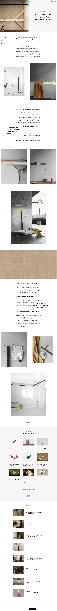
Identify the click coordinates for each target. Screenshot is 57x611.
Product (44, 11)
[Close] (55, 609)
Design (41, 11)
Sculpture (28, 510)
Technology (28, 496)
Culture (29, 579)
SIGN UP (32, 609)
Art (26, 510)
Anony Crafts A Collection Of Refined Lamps (28, 465)
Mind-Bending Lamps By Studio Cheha (14, 480)
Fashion (28, 491)
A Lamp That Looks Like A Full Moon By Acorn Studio (28, 481)
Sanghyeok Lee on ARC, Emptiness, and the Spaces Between (34, 570)
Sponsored (28, 545)
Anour (2, 37)
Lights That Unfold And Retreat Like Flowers (42, 465)
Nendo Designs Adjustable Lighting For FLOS (14, 449)
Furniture (28, 493)
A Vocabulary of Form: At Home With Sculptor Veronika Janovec (34, 536)
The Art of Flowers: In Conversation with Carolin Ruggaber (34, 513)
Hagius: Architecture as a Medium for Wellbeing (33, 582)
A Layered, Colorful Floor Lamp (28, 449)
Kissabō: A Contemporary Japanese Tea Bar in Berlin (34, 524)
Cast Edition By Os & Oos (42, 448)
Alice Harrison (3, 43)
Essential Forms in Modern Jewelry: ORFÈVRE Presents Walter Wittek (33, 593)
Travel (26, 522)
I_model (17, 117)
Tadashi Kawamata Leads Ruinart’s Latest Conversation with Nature (34, 547)
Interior (28, 494)
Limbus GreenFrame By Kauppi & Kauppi (42, 480)
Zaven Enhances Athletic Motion (14, 465)
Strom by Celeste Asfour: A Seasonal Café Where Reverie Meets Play (34, 559)
